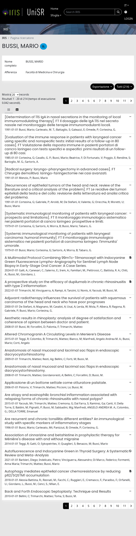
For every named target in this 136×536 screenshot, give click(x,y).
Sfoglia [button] (55, 15)
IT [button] (125, 5)
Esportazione (101, 87)
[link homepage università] (36, 12)
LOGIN (128, 18)
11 (124, 101)
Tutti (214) (123, 87)
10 (117, 101)
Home (54, 8)
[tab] (9, 109)
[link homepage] (12, 12)
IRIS (4, 38)
